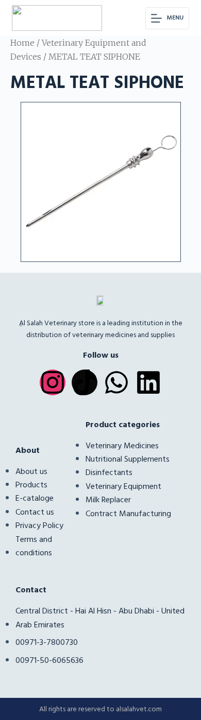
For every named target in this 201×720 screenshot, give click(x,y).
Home (22, 43)
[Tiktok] (84, 382)
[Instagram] (52, 382)
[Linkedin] (148, 382)
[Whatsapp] (116, 382)
